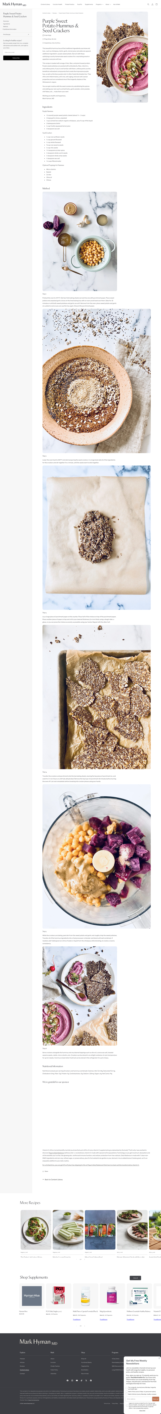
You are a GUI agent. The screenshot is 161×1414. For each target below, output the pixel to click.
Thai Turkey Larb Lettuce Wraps (31, 1255)
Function (53, 1362)
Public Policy (54, 1370)
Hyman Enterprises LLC (29, 1403)
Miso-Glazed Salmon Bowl (93, 1255)
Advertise (53, 1373)
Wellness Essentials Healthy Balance (138, 1311)
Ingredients (6, 24)
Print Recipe (16, 34)
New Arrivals (85, 1373)
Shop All (83, 1358)
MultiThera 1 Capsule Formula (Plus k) (85, 1311)
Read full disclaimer (33, 1400)
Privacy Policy (115, 1403)
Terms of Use (107, 1403)
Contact (22, 1373)
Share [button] (46, 1171)
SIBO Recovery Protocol (119, 1366)
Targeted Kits (85, 1366)
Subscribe (16, 58)
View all (135, 1278)
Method (5, 26)
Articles (22, 1362)
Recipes (55, 13)
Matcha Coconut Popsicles (62, 1255)
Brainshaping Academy (118, 1362)
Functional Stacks (86, 1362)
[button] (99, 4)
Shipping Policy (123, 1403)
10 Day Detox (115, 1358)
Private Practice (55, 1366)
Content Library (46, 13)
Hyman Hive (23, 1311)
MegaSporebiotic (106, 1311)
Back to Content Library (54, 1179)
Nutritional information (9, 29)
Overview (6, 21)
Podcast (22, 1358)
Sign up (155, 1399)
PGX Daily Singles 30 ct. (54, 1311)
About (52, 1358)
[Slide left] (76, 1259)
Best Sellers (84, 1370)
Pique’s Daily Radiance (56, 1153)
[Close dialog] (159, 1358)
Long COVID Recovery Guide (120, 1370)
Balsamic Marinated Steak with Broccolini (130, 1255)
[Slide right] (85, 1259)
